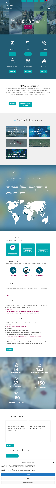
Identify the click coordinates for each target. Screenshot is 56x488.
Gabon (46, 186)
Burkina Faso (15, 186)
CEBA (8, 295)
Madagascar (26, 190)
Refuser (28, 478)
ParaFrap (9, 294)
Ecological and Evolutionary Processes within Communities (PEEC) (28, 21)
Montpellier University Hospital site (28, 250)
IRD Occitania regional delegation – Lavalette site (13, 252)
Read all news (10, 445)
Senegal (46, 190)
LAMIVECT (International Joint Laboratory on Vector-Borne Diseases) (24, 336)
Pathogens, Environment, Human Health (39, 131)
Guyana (8, 190)
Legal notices (27, 485)
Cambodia (23, 186)
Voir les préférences (28, 482)
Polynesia (39, 190)
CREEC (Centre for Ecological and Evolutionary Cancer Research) (23, 311)
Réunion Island (16, 190)
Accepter (28, 474)
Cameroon (31, 186)
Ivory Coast (39, 186)
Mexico (33, 190)
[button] (54, 462)
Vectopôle (9, 309)
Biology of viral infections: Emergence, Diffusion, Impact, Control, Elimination (16, 154)
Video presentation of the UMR (25, 104)
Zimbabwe (22, 193)
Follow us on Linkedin (12, 456)
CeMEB (8, 292)
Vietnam (15, 193)
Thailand (8, 193)
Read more (28, 27)
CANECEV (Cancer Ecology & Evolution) (16, 326)
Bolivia (8, 186)
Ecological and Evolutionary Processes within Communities (16, 131)
